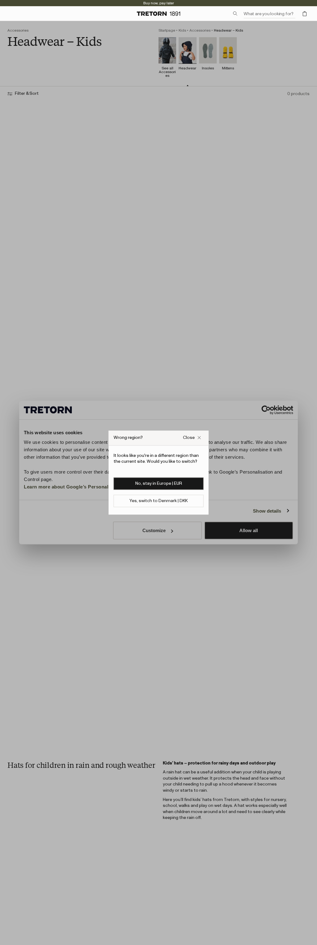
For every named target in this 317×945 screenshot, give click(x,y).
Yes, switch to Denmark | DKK (158, 501)
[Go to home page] (158, 13)
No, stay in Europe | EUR (158, 483)
